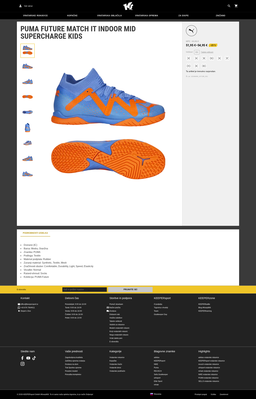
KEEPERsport (162, 298)
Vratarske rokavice (35, 15)
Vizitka (213, 394)
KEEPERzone (206, 298)
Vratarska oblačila (109, 15)
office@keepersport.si (29, 304)
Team (156, 311)
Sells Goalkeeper (161, 374)
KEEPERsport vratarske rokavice (211, 361)
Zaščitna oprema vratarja (75, 361)
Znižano (220, 15)
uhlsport (157, 378)
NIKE (156, 364)
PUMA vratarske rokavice (208, 378)
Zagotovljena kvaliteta (74, 357)
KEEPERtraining (205, 311)
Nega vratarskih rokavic (118, 335)
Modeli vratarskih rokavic (119, 328)
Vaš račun (28, 6)
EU (197, 52)
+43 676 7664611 (28, 308)
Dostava (112, 311)
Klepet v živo (26, 311)
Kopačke (72, 15)
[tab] (27, 51)
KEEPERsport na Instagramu (22, 364)
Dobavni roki (114, 314)
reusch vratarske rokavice (208, 364)
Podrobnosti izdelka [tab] (35, 233)
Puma (156, 368)
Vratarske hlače (115, 364)
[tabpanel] (69, 261)
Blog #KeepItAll (204, 308)
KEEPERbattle (204, 304)
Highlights (204, 351)
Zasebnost (224, 394)
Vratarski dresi (115, 368)
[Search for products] (229, 6)
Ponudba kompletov (73, 374)
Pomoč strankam (116, 304)
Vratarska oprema (146, 15)
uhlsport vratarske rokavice (209, 368)
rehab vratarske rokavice (208, 371)
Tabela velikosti (207, 52)
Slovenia (157, 394)
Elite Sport (158, 381)
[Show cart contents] (236, 6)
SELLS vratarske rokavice (208, 381)
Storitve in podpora (120, 298)
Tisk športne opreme (73, 368)
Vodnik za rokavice (117, 325)
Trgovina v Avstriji (161, 308)
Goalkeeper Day (160, 314)
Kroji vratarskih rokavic (118, 331)
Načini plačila (114, 308)
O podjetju (158, 304)
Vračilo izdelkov (115, 318)
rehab (156, 385)
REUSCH (158, 371)
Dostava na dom (71, 364)
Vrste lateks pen (115, 338)
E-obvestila (21, 290)
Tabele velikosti (115, 321)
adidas (156, 357)
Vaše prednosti (74, 351)
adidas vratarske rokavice (208, 357)
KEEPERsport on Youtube (28, 358)
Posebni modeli (71, 371)
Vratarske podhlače (117, 371)
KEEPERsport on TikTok (34, 358)
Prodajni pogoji (201, 394)
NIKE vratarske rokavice (208, 374)
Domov (128, 6)
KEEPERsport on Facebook (22, 358)
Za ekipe (184, 15)
